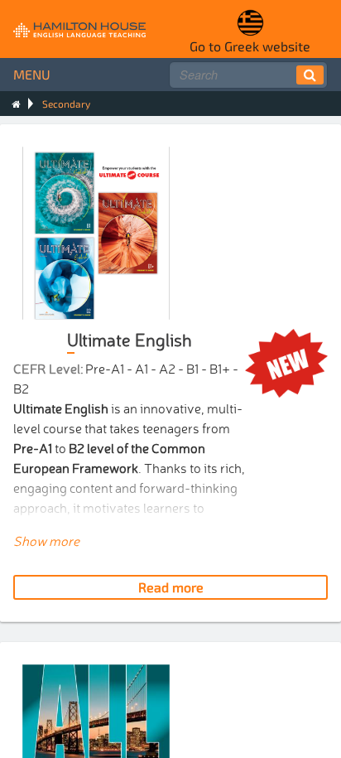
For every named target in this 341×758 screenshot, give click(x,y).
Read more (171, 587)
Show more (46, 540)
